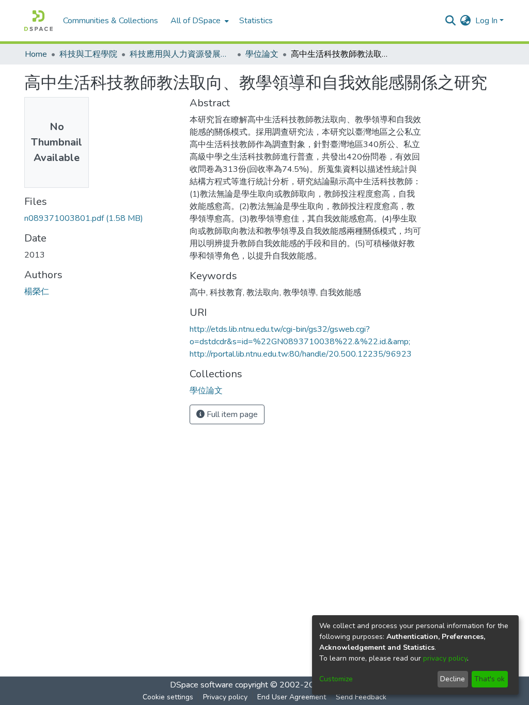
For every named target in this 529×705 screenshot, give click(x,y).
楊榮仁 (36, 291)
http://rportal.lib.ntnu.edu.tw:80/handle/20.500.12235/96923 (301, 354)
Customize (336, 679)
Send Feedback (361, 697)
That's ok (489, 679)
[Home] (38, 20)
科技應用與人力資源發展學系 (181, 54)
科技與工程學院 (88, 54)
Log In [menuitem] (486, 20)
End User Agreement (291, 697)
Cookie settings (168, 697)
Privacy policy (225, 697)
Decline (452, 679)
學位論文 (261, 54)
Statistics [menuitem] (256, 20)
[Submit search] (450, 20)
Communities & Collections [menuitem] (110, 20)
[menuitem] (198, 20)
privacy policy (445, 658)
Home (36, 54)
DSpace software (201, 685)
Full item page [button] (231, 414)
